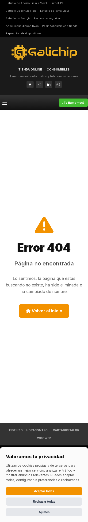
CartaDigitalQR (66, 430)
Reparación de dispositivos (24, 33)
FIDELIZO (16, 430)
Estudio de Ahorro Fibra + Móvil (26, 3)
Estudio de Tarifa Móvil (54, 10)
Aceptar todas (44, 491)
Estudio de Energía (18, 18)
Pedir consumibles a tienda (59, 26)
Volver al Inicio (46, 310)
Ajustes (44, 512)
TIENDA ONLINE (30, 69)
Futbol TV (56, 3)
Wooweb (44, 438)
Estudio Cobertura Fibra (21, 10)
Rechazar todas (44, 501)
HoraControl (37, 430)
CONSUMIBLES (58, 69)
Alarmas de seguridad (47, 18)
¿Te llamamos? (73, 102)
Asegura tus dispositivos (22, 26)
